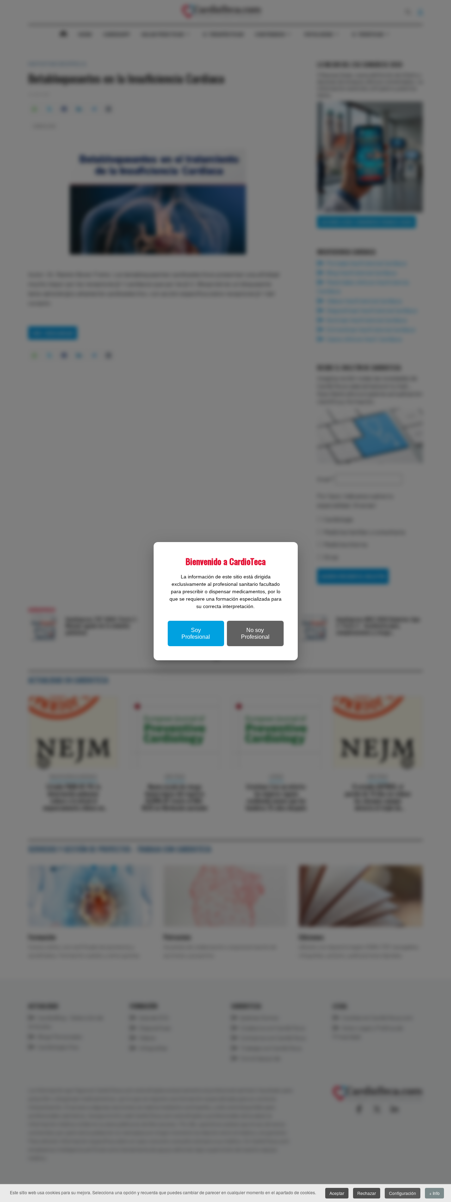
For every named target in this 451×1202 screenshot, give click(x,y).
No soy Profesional (255, 633)
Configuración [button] (402, 1193)
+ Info (434, 1193)
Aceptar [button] (336, 1193)
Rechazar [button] (366, 1193)
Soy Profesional (195, 633)
